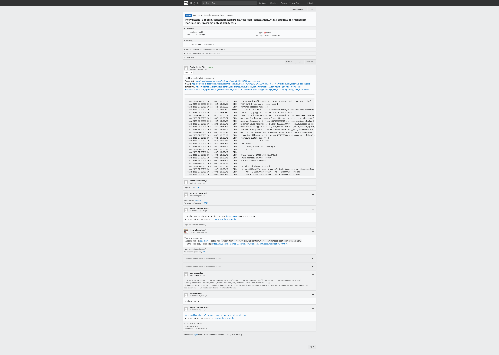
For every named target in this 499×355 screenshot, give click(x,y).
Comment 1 (194, 211)
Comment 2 (194, 232)
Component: (192, 35)
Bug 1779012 (198, 15)
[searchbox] (229, 3)
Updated (193, 183)
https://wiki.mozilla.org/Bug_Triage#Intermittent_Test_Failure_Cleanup (216, 315)
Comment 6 (194, 310)
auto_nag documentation (226, 219)
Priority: (259, 36)
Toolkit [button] (201, 32)
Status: (194, 44)
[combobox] (229, 3)
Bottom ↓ (290, 62)
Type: (260, 33)
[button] (310, 3)
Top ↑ (312, 347)
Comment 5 (194, 296)
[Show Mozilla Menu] (186, 3)
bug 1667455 (231, 216)
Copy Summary (297, 9)
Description (194, 69)
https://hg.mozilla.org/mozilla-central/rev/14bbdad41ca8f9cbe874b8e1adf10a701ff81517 (250, 244)
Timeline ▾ (310, 62)
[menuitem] (263, 3)
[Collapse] (313, 68)
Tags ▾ (300, 62)
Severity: (274, 36)
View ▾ (312, 9)
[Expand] (313, 258)
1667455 (197, 188)
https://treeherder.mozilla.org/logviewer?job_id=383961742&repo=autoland (227, 81)
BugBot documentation (225, 318)
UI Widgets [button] (203, 35)
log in (195, 335)
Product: (193, 32)
